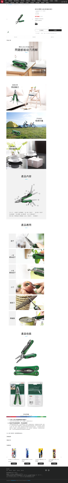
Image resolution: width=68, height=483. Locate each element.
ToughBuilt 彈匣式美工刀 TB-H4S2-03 (40, 460)
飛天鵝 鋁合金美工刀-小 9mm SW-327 (27, 460)
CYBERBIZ (28, 480)
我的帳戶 (14, 470)
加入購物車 (41, 30)
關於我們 (42, 2)
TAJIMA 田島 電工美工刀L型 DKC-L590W (54, 460)
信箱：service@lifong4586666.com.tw (12, 476)
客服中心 (47, 2)
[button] (32, 19)
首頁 (5, 0)
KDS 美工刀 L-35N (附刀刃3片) (13, 459)
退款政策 (18, 470)
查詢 (7, 470)
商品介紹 (15, 37)
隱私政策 (22, 470)
